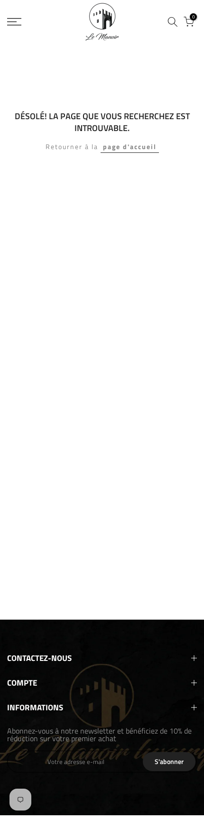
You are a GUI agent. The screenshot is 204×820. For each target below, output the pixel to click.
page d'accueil (130, 146)
